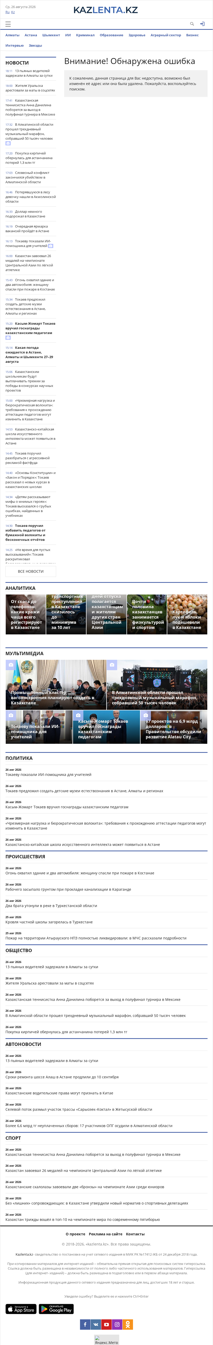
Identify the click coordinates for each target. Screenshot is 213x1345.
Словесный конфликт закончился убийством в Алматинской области (27, 177)
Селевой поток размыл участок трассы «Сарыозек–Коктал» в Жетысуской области (78, 1109)
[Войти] (202, 24)
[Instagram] (117, 1324)
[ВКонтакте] (96, 1324)
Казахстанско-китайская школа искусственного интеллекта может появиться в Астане (30, 436)
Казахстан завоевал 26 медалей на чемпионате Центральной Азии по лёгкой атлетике (29, 262)
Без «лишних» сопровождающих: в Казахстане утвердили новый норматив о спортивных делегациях (96, 1203)
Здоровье (137, 35)
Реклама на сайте (105, 1233)
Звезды (35, 45)
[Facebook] (85, 1324)
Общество (18, 950)
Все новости (31, 571)
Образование (111, 35)
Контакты (135, 1233)
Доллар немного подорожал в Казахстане (25, 213)
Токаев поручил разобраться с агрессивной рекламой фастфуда (27, 458)
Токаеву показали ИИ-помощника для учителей (28, 243)
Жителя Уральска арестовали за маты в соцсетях (30, 88)
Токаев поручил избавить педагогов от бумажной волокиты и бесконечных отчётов (25, 532)
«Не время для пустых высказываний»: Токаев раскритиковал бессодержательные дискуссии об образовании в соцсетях (30, 559)
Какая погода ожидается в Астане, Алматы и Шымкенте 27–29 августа (29, 354)
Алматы (12, 35)
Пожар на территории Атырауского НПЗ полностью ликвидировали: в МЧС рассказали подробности (96, 938)
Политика (18, 758)
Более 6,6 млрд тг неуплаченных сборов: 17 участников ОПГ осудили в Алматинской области (88, 1125)
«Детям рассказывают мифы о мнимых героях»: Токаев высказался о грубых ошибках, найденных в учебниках (28, 506)
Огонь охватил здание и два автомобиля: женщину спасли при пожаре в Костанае (30, 285)
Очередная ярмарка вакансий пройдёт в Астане (27, 228)
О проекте (75, 1233)
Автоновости (23, 1044)
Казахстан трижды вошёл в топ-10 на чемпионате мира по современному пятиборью (82, 1219)
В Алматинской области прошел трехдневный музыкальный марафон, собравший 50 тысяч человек (29, 131)
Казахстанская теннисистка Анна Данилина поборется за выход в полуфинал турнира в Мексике (30, 107)
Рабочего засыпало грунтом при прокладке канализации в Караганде (68, 889)
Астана (31, 35)
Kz (13, 12)
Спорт (13, 1138)
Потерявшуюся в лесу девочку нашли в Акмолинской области (30, 197)
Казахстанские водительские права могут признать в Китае (59, 1093)
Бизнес (192, 35)
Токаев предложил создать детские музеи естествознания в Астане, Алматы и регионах (25, 306)
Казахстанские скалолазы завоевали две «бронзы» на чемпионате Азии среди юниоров (84, 1186)
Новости (17, 63)
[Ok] (128, 1324)
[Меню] (8, 24)
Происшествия (25, 856)
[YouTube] (106, 1324)
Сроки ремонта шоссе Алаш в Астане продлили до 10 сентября (62, 1076)
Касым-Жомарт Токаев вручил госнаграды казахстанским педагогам (30, 328)
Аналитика (20, 588)
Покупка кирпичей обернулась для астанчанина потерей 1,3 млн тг (28, 158)
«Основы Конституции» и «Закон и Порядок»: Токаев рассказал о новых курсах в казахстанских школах (30, 479)
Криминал (85, 35)
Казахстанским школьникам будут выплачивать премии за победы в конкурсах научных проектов (29, 381)
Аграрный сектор (166, 35)
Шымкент (51, 35)
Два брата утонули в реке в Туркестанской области (51, 905)
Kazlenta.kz (24, 1254)
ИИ (68, 35)
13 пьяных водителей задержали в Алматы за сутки (28, 73)
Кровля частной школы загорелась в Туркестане (49, 921)
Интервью (14, 45)
